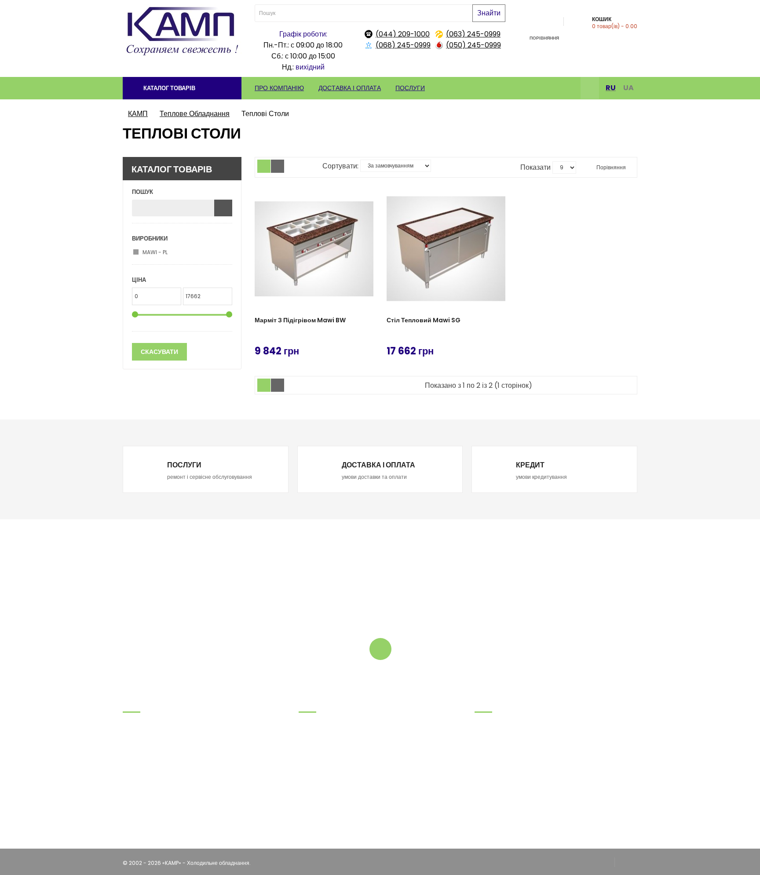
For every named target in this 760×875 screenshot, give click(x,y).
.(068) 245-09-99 (147, 744)
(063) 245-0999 (473, 34)
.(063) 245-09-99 (146, 755)
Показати (535, 167)
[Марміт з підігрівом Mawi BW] (314, 249)
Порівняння (610, 167)
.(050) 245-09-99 (147, 766)
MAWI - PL (155, 252)
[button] (182, 88)
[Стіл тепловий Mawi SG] (446, 249)
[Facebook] (590, 89)
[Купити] (367, 349)
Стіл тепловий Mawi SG (423, 320)
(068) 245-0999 (403, 45)
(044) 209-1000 (403, 34)
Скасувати (159, 351)
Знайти (489, 13)
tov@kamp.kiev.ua (147, 788)
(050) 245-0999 (473, 45)
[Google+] (625, 863)
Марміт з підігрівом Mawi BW (300, 320)
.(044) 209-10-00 (146, 777)
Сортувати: (340, 166)
